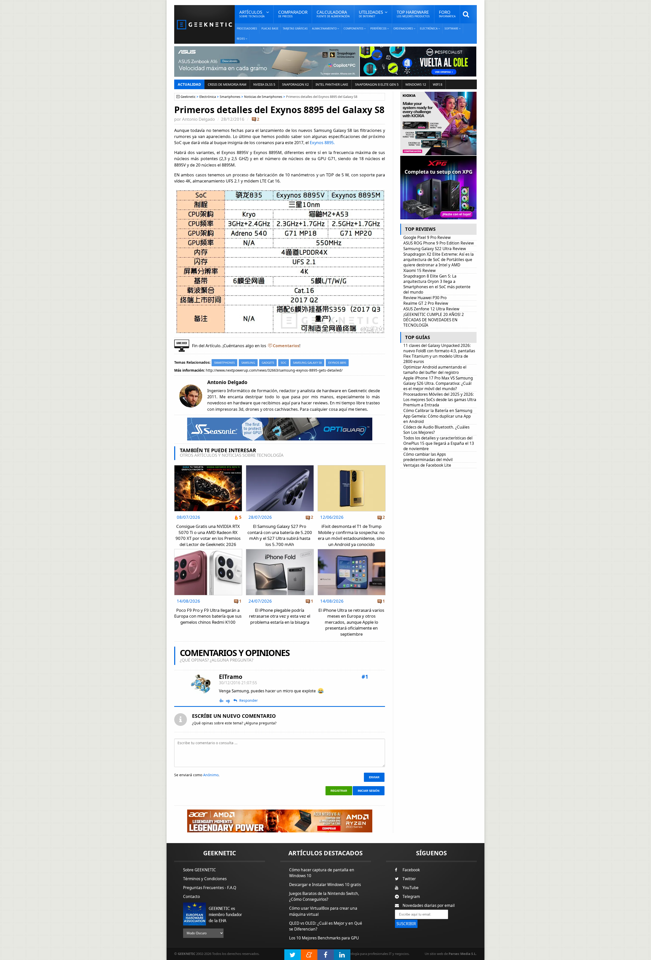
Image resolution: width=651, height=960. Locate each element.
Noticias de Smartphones (263, 97)
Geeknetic (188, 97)
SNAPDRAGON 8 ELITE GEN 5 (376, 84)
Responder (248, 700)
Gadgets (268, 362)
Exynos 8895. (322, 142)
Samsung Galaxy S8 (307, 362)
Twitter (409, 878)
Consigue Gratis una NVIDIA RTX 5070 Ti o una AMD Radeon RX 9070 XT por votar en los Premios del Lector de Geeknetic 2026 (208, 535)
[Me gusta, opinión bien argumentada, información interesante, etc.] (222, 700)
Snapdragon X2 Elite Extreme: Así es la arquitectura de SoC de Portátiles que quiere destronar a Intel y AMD (438, 260)
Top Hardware (413, 13)
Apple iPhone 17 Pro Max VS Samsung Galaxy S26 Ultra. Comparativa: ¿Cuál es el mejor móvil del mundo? (438, 383)
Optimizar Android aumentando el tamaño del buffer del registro (434, 369)
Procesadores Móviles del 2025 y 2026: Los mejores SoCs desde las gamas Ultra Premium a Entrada (439, 400)
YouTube (411, 887)
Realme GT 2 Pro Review (425, 303)
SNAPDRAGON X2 (295, 84)
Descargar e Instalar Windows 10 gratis (325, 884)
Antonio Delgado (198, 119)
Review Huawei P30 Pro (425, 297)
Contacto (191, 896)
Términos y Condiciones (205, 878)
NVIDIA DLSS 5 (264, 84)
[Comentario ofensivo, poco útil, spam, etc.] (230, 701)
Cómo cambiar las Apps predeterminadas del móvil (428, 457)
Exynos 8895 (337, 362)
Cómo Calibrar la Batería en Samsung (437, 410)
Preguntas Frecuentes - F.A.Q (209, 887)
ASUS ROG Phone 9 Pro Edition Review (438, 243)
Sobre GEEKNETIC (199, 870)
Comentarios (286, 345)
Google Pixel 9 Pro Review (427, 237)
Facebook (411, 870)
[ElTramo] (201, 684)
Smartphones (230, 97)
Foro (447, 13)
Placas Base (269, 28)
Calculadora (333, 13)
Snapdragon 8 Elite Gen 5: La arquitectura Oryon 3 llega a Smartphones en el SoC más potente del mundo (436, 284)
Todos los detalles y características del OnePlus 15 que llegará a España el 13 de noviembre (438, 443)
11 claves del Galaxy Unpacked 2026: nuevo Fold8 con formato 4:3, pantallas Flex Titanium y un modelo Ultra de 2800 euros (439, 353)
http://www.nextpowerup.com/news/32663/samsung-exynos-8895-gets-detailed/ (274, 370)
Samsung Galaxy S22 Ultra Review (434, 248)
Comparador (292, 13)
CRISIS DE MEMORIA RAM (227, 84)
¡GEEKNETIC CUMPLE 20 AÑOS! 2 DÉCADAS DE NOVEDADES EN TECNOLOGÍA (433, 320)
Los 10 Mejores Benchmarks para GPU (324, 938)
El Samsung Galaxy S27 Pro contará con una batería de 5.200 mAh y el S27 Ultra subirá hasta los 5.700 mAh (279, 535)
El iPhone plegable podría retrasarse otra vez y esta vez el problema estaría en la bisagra (279, 616)
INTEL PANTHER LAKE (332, 84)
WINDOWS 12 (415, 84)
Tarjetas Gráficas (295, 28)
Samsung (248, 362)
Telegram (411, 896)
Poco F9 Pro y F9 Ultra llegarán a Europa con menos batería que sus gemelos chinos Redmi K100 (208, 616)
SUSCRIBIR (406, 923)
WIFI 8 (437, 84)
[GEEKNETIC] (204, 24)
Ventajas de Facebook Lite (427, 465)
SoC (283, 362)
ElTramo (230, 677)
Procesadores (247, 28)
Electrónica (207, 97)
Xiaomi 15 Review (419, 270)
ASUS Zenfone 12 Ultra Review (431, 309)
